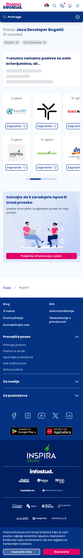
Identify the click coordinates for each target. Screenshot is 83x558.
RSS (51, 304)
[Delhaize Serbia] (48, 112)
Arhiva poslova (13, 369)
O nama (9, 311)
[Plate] (62, 6)
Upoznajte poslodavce (18, 357)
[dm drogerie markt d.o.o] (48, 154)
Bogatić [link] (24, 287)
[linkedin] (69, 416)
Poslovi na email (14, 351)
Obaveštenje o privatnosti (60, 320)
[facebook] (14, 416)
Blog (6, 304)
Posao (7, 287)
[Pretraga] (54, 6)
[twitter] (55, 416)
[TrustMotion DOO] (17, 112)
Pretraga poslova (14, 345)
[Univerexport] (17, 154)
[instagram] (28, 416)
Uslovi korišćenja (61, 311)
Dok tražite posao (14, 363)
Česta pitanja (13, 318)
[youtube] (41, 416)
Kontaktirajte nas (16, 325)
